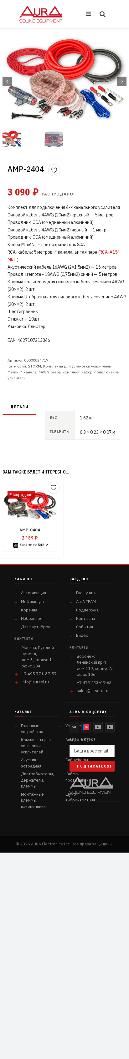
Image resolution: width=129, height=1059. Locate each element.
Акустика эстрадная (31, 763)
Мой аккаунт (33, 601)
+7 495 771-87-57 (39, 673)
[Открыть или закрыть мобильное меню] (89, 14)
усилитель (16, 378)
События (84, 627)
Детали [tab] (19, 406)
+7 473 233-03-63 (94, 682)
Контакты (85, 618)
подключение (106, 372)
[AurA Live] (110, 727)
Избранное (32, 618)
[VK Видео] (86, 727)
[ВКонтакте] (74, 727)
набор (86, 372)
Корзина (29, 610)
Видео (82, 635)
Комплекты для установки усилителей (77, 366)
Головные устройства (32, 729)
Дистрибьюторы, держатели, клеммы (37, 780)
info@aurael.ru (35, 682)
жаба (56, 372)
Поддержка (87, 610)
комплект (71, 372)
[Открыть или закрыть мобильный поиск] (103, 14)
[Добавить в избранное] (54, 170)
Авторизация (33, 592)
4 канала (28, 372)
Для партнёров (35, 627)
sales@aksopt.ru (92, 690)
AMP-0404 (29, 530)
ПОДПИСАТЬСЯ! (94, 766)
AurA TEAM (86, 601)
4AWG (44, 372)
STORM (34, 366)
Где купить (86, 592)
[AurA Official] (98, 727)
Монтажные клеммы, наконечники (33, 800)
